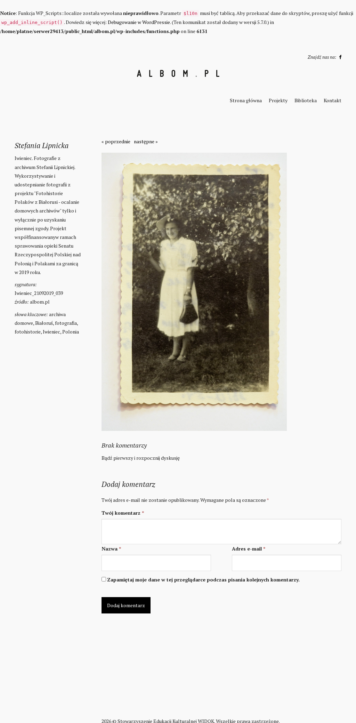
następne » (146, 141)
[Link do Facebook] (339, 57)
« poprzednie (116, 141)
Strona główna (246, 100)
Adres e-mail (248, 548)
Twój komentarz (123, 512)
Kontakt (332, 100)
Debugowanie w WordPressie (139, 22)
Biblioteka (305, 100)
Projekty (278, 100)
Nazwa (111, 548)
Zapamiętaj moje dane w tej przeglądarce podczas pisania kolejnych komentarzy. (203, 579)
